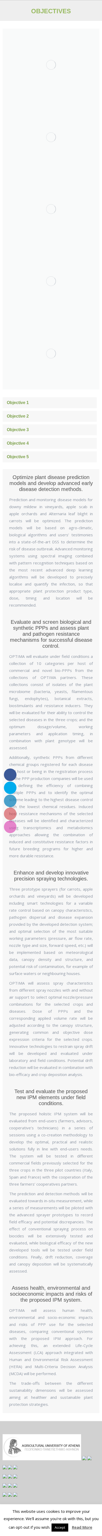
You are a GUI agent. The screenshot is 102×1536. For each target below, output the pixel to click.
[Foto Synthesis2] (51, 281)
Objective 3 (18, 429)
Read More (82, 1527)
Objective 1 (18, 402)
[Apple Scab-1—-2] (51, 353)
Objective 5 (18, 457)
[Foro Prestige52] (51, 137)
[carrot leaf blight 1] (51, 209)
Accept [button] (60, 1527)
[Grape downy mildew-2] (51, 65)
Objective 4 (18, 443)
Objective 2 (18, 416)
